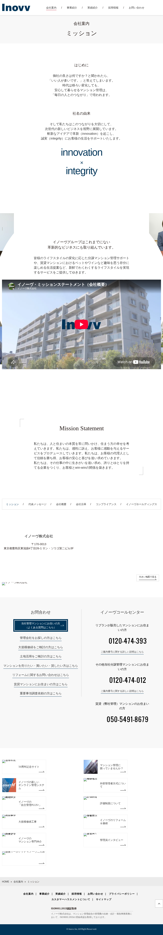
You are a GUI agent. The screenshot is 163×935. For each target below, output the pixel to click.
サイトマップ (104, 899)
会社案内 (51, 7)
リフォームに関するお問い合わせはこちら (40, 674)
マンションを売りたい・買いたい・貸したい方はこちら (40, 665)
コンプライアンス (106, 504)
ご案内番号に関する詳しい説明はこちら (122, 651)
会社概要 (61, 504)
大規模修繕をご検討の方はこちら (40, 647)
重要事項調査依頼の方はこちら (41, 693)
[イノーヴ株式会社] (16, 7)
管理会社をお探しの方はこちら (41, 637)
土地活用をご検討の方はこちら (41, 656)
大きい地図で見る (147, 577)
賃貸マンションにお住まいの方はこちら (41, 684)
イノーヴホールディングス (141, 504)
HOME (5, 881)
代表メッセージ (37, 504)
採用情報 (113, 7)
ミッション (12, 504)
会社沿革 (81, 504)
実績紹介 (92, 7)
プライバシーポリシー (122, 893)
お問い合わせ (136, 7)
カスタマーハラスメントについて (70, 899)
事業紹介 (72, 7)
